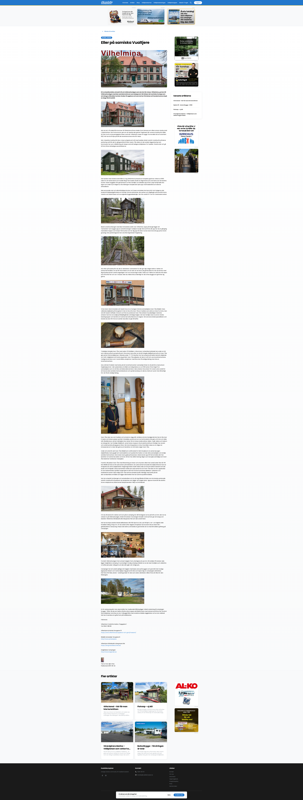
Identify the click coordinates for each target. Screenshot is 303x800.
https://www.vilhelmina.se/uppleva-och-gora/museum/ (118, 632)
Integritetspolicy (173, 781)
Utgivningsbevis (173, 779)
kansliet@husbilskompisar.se (145, 775)
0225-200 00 (140, 772)
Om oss (171, 774)
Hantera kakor (173, 786)
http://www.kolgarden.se (109, 652)
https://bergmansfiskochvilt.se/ (111, 645)
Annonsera (172, 776)
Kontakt (171, 772)
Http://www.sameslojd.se (109, 639)
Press (170, 783)
